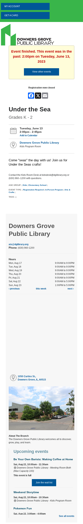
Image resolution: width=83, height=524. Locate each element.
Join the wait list (44, 482)
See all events (66, 516)
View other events (41, 71)
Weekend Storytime (26, 492)
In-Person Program (54, 190)
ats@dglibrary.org (18, 244)
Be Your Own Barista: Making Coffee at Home (43, 459)
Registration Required (33, 190)
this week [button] (41, 288)
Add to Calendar (28, 135)
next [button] (70, 288)
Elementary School (38, 185)
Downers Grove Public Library (39, 142)
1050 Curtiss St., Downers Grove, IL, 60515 (32, 378)
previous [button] (14, 288)
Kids (25, 185)
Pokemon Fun (23, 508)
